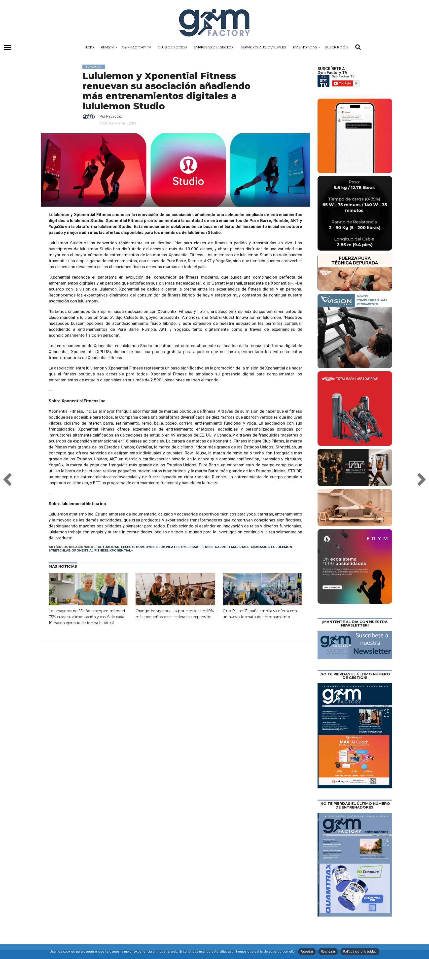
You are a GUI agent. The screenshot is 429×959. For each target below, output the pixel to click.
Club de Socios (172, 47)
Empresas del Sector (214, 47)
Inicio (89, 47)
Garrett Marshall (232, 547)
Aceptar (307, 951)
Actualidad (108, 547)
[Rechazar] (422, 951)
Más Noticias (305, 47)
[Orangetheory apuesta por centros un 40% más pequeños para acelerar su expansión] (175, 597)
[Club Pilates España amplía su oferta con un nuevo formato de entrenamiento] (262, 597)
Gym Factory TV (136, 47)
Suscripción (336, 47)
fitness (206, 547)
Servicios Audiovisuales (263, 47)
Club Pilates (167, 547)
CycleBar (189, 547)
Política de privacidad (360, 951)
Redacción (114, 116)
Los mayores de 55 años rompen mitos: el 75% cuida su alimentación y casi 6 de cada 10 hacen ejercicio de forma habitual (87, 617)
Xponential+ (121, 550)
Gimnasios (260, 547)
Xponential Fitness (90, 550)
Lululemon (281, 547)
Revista (107, 47)
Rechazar (328, 951)
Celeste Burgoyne (138, 547)
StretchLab (60, 550)
